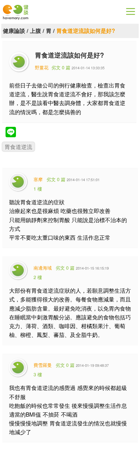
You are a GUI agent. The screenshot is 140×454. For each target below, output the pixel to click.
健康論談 (14, 30)
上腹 (35, 30)
